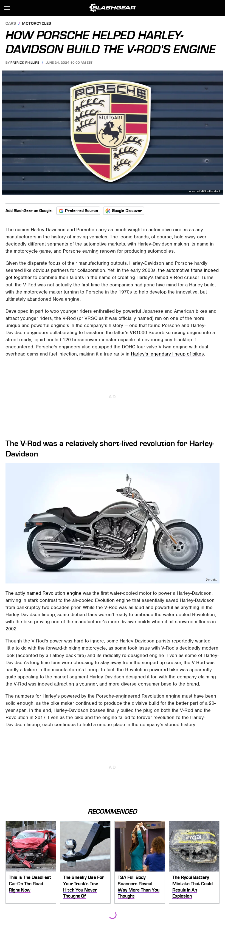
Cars (10, 24)
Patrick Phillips (24, 62)
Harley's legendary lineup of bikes (167, 354)
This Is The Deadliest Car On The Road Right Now (30, 883)
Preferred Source (81, 210)
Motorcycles (36, 24)
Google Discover (127, 210)
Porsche (211, 579)
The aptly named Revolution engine (43, 593)
